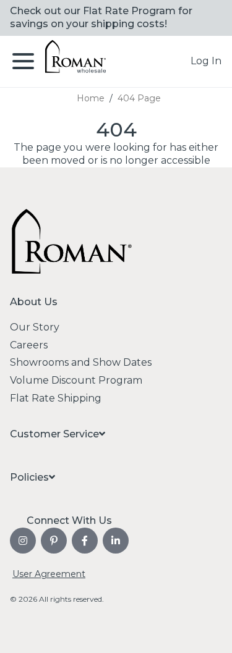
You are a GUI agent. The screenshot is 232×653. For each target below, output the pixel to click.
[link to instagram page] (23, 541)
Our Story (34, 327)
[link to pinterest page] (54, 541)
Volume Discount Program (76, 380)
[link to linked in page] (116, 541)
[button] (206, 61)
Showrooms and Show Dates (81, 362)
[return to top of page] (209, 630)
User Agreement (48, 573)
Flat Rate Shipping (55, 398)
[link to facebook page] (85, 541)
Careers (29, 345)
